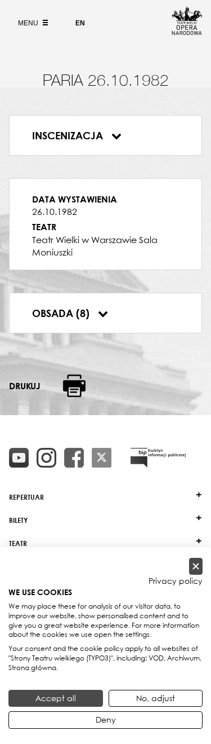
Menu (29, 23)
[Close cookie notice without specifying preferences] (196, 566)
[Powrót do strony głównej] (187, 31)
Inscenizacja (69, 135)
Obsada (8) (62, 313)
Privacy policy (176, 580)
